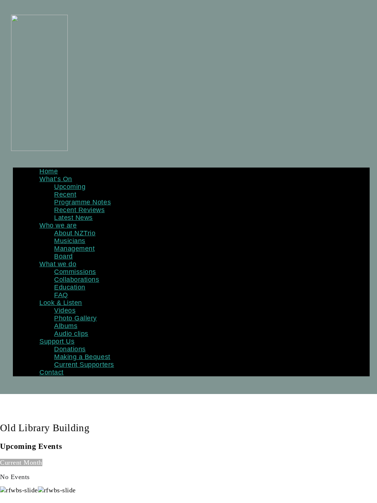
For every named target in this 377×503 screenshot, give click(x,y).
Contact (51, 372)
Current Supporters (84, 364)
